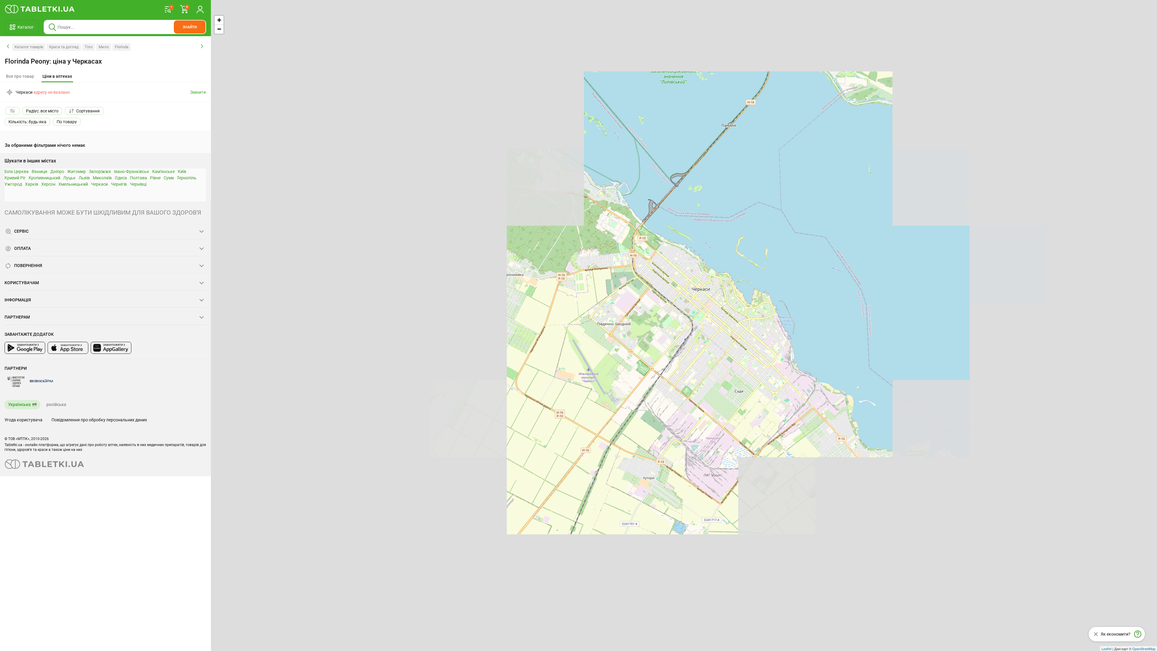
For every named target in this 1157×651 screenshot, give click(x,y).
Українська (19, 404)
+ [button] (219, 20)
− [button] (219, 29)
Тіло (88, 47)
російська (56, 404)
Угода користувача (23, 419)
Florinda (121, 47)
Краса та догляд (64, 47)
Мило (104, 47)
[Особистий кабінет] (200, 9)
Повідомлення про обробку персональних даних (99, 419)
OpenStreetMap (1143, 648)
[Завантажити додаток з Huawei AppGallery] (111, 348)
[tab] (57, 76)
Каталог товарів (28, 47)
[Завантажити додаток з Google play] (25, 348)
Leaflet (1107, 648)
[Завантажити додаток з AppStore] (68, 348)
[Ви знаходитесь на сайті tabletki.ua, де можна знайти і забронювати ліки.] (40, 9)
